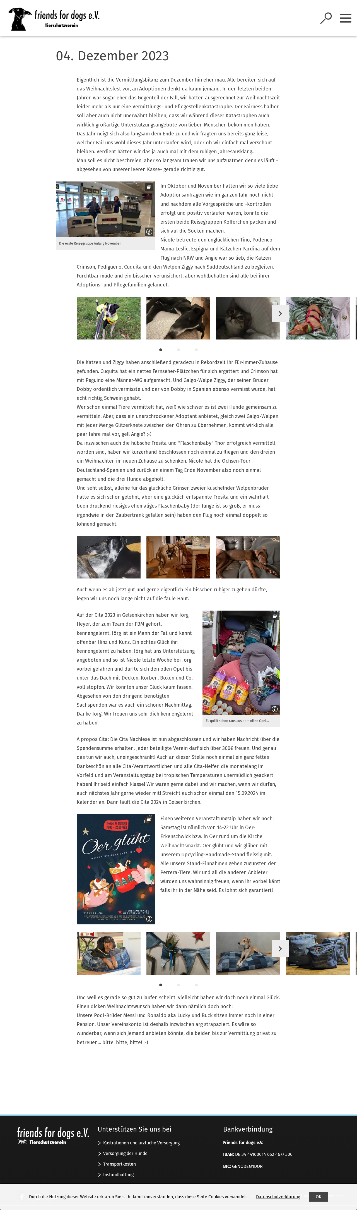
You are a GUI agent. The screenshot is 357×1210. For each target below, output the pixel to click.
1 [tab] (160, 349)
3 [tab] (196, 349)
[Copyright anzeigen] (148, 230)
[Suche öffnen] (326, 18)
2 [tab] (178, 349)
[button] (105, 209)
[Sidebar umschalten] (346, 18)
